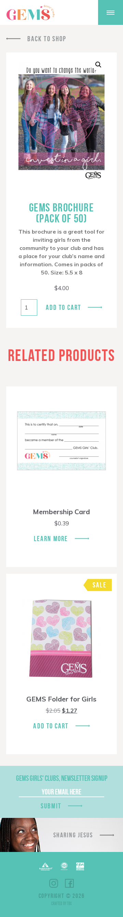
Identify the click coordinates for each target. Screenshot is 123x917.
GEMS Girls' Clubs (30, 12)
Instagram (53, 883)
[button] (98, 65)
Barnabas (45, 866)
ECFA (64, 866)
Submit (51, 805)
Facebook (69, 883)
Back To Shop (46, 38)
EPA (80, 866)
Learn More (51, 538)
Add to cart (63, 307)
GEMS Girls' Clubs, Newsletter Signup (61, 778)
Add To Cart (50, 725)
